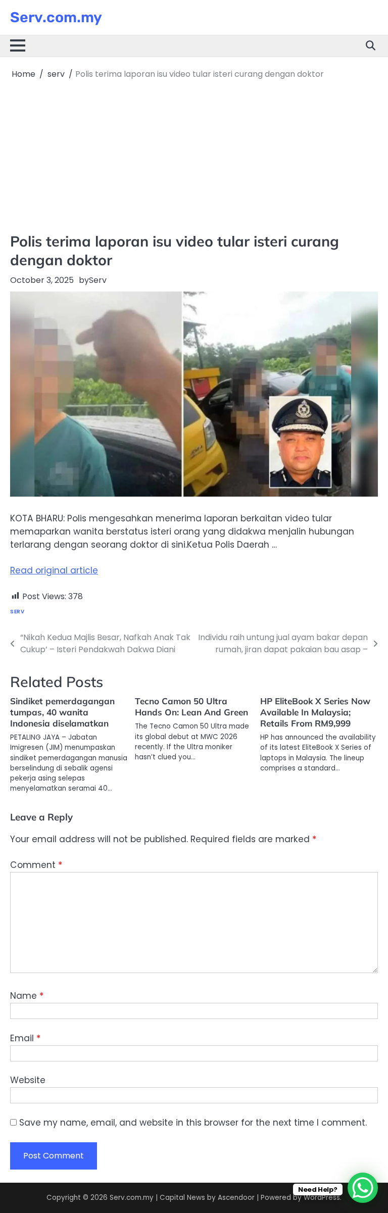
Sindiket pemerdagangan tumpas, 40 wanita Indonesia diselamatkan (62, 712)
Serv (98, 280)
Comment (36, 865)
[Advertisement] (194, 156)
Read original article (54, 570)
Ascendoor (236, 1197)
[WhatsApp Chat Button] (363, 1188)
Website (27, 1080)
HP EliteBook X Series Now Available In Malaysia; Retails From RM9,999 (315, 712)
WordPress (322, 1197)
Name (26, 996)
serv (17, 611)
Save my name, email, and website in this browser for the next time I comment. (193, 1123)
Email (25, 1038)
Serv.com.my (56, 17)
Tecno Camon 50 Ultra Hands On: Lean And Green (191, 706)
